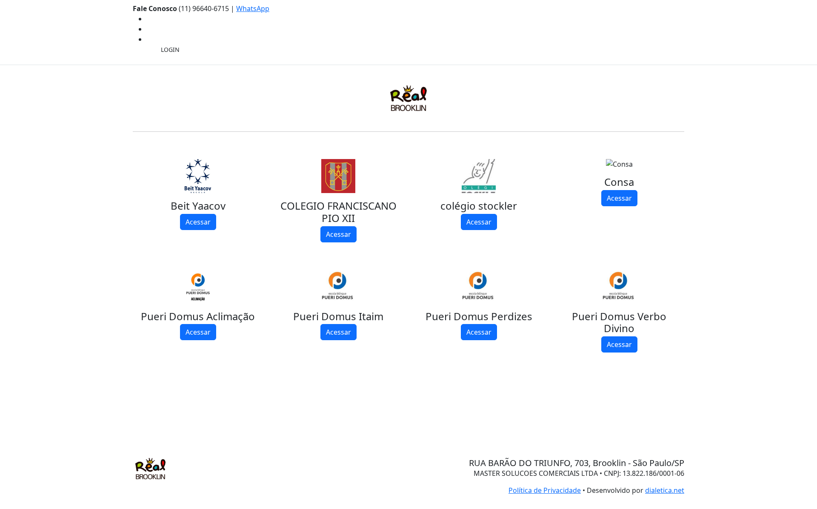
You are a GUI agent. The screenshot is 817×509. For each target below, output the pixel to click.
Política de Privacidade (544, 490)
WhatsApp (252, 8)
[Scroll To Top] (2, 432)
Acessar (198, 222)
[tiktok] (148, 39)
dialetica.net (664, 490)
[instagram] (148, 29)
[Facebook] (148, 18)
